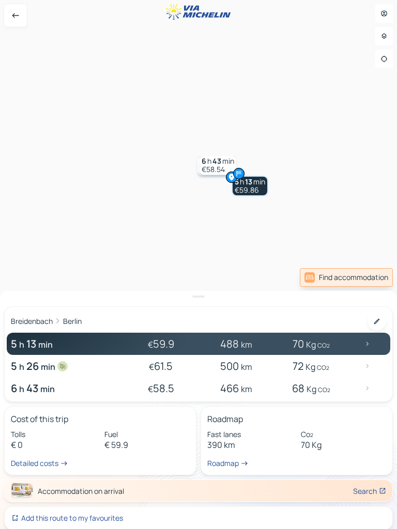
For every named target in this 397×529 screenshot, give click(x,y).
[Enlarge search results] (198, 296)
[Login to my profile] (384, 13)
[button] (250, 186)
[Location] (384, 59)
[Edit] (377, 321)
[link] (346, 277)
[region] (198, 264)
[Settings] (384, 36)
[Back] (15, 15)
